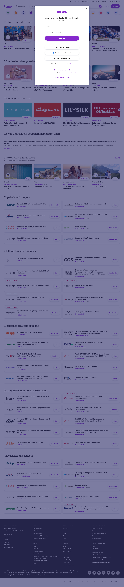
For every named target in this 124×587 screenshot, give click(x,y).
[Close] (86, 8)
